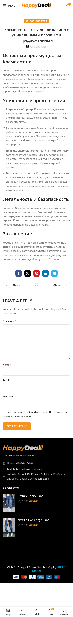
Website (8, 396)
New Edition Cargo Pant (33, 520)
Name (7, 364)
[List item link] (36, 463)
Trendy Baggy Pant (30, 496)
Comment (9, 321)
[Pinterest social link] (36, 273)
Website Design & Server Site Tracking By (36, 569)
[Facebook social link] (18, 273)
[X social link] (27, 273)
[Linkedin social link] (45, 273)
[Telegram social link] (54, 273)
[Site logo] (36, 5)
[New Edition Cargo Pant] (9, 527)
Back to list (36, 285)
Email (7, 380)
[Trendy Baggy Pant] (9, 503)
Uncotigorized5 (36, 21)
